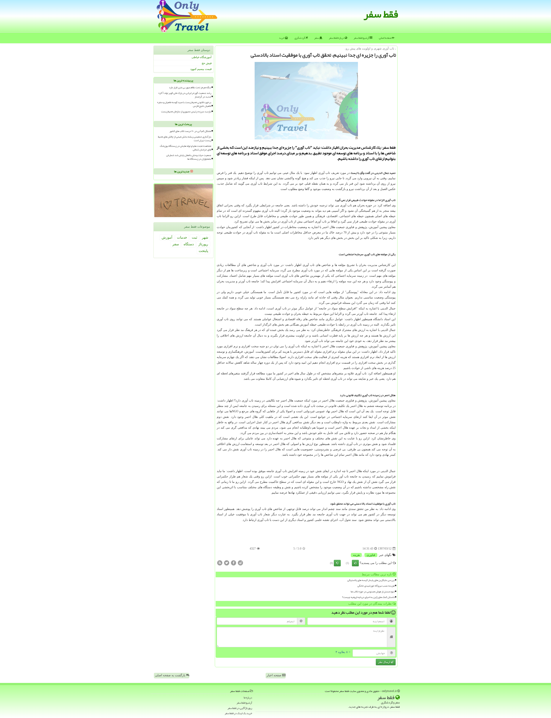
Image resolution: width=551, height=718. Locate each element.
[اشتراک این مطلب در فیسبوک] (234, 562)
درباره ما (248, 697)
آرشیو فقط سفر (362, 38)
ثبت (194, 237)
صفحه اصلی (385, 38)
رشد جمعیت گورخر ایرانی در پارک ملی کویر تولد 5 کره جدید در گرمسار (184, 95)
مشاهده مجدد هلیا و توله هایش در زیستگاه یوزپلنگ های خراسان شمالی (185, 148)
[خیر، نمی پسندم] (337, 563)
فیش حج (207, 63)
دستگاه (189, 244)
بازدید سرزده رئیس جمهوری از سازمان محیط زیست (186, 111)
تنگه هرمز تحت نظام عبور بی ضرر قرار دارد (190, 87)
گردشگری (300, 38)
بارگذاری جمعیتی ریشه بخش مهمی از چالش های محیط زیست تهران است (184, 138)
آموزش (167, 237)
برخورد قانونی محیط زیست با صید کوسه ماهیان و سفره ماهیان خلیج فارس (184, 104)
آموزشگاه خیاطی (202, 57)
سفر (316, 38)
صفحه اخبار (274, 675)
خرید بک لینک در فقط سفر (238, 713)
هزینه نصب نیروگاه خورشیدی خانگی (376, 585)
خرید (282, 38)
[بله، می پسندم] (355, 563)
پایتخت (203, 251)
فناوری (371, 555)
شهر (205, 237)
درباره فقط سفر (337, 38)
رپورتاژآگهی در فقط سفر (240, 708)
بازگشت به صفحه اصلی (170, 675)
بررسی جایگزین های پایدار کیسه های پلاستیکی (371, 580)
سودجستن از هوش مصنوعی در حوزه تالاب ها (373, 591)
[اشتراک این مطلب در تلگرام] (240, 562)
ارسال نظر (384, 662)
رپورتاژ (203, 244)
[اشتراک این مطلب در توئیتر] (227, 562)
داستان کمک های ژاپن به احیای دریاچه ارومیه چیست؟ (368, 597)
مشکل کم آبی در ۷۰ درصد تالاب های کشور (190, 131)
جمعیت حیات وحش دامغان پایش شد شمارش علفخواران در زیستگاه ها (188, 157)
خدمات (182, 237)
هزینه (356, 555)
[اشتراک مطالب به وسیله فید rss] (220, 562)
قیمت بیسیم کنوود (201, 69)
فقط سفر (381, 14)
